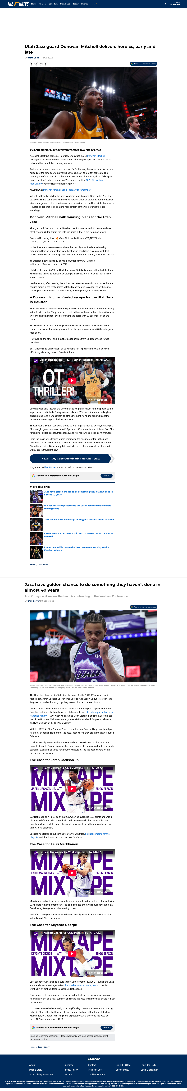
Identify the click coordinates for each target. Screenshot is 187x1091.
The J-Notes (50, 467)
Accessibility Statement (41, 1074)
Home (32, 564)
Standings (65, 4)
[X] (171, 4)
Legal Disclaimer (149, 1069)
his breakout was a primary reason (82, 985)
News (33, 4)
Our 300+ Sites (123, 1065)
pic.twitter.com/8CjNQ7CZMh (86, 238)
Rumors (42, 4)
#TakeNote (64, 238)
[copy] (45, 64)
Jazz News (43, 564)
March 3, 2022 (60, 241)
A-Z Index (69, 1074)
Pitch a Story (35, 1069)
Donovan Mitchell (96, 156)
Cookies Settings (96, 1074)
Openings (68, 1065)
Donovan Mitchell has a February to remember (66, 189)
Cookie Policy (122, 1069)
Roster (75, 4)
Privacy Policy (71, 1069)
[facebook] (165, 4)
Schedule (53, 4)
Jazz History (43, 1047)
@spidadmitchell (41, 260)
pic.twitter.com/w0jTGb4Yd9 (80, 260)
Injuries (84, 4)
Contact (92, 1065)
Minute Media (16, 1081)
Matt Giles (33, 58)
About (32, 1065)
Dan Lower (34, 601)
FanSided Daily (148, 1065)
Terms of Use (95, 1069)
